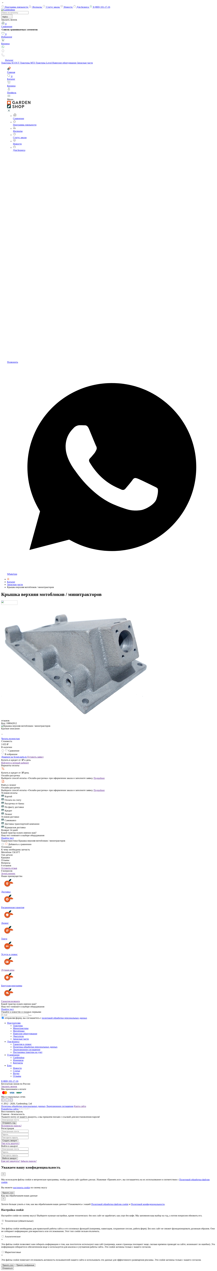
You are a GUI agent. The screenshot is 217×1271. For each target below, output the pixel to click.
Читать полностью (10, 738)
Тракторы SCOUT (10, 63)
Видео (16, 1073)
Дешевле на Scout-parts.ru (14, 757)
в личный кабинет (15, 763)
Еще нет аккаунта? (10, 1161)
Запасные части (85, 63)
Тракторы (18, 1025)
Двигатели (18, 1036)
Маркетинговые (13, 1252)
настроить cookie (21, 1187)
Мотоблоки (19, 1031)
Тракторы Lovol (44, 63)
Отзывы (17, 1076)
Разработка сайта (10, 1109)
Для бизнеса (83, 7)
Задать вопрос (8, 873)
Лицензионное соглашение (26, 1049)
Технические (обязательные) (19, 1221)
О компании (13, 1055)
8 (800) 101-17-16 (101, 7)
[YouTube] (7, 1101)
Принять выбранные (25, 1265)
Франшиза (18, 1060)
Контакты (18, 1063)
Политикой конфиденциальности (148, 1204)
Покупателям (14, 1023)
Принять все (7, 1193)
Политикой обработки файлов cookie (109, 1204)
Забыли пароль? (29, 1161)
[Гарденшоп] (8, 579)
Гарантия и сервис (22, 1044)
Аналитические (13, 1236)
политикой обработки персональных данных (64, 1018)
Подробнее (99, 778)
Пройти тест (7, 838)
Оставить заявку (35, 757)
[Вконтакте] (11, 1101)
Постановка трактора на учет (27, 1052)
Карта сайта (80, 1106)
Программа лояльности (17, 7)
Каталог (9, 60)
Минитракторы (20, 1028)
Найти (5, 17)
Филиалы (37, 7)
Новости (68, 7)
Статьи (16, 1071)
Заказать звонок (9, 1086)
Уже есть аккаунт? (10, 1143)
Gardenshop (18, 1057)
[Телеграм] (3, 1101)
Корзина (5, 43)
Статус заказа (53, 7)
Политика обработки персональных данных (35, 1047)
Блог (9, 1065)
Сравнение (6, 25)
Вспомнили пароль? (11, 1125)
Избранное (6, 35)
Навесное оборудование (64, 63)
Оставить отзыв (9, 868)
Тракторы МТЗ (28, 63)
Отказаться (7, 1268)
